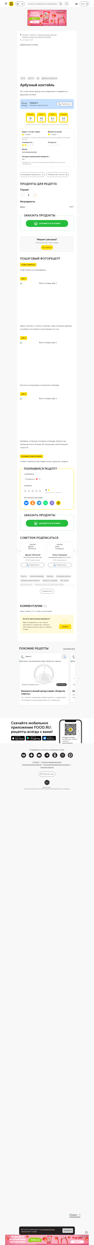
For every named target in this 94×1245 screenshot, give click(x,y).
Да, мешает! (47, 247)
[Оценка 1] (25, 491)
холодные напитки (63, 576)
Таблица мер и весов (56, 175)
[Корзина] (76, 4)
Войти (65, 627)
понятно (68, 1230)
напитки (50, 576)
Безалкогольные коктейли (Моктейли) (49, 585)
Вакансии (47, 764)
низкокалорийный (37, 576)
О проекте (35, 762)
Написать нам (48, 774)
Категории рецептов (47, 767)
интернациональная (29, 152)
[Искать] (66, 3)
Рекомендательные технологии (60, 764)
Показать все (47, 591)
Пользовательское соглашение (31, 764)
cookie (34, 1231)
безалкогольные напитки (30, 581)
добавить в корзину (50, 223)
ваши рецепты (26, 585)
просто (24, 576)
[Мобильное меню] (6, 4)
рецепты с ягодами (50, 581)
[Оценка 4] (36, 491)
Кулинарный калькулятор (31, 175)
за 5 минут (64, 581)
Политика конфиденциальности (51, 762)
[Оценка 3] (33, 491)
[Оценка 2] (29, 491)
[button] (20, 551)
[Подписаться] (64, 656)
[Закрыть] (80, 1215)
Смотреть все (69, 649)
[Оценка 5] (40, 491)
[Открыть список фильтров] (60, 3)
